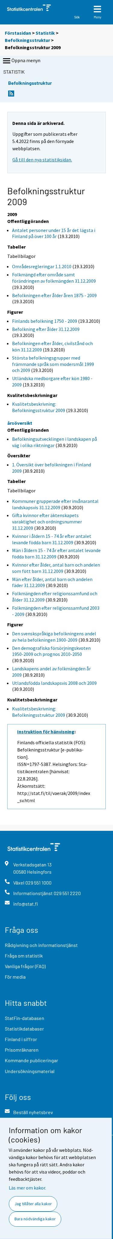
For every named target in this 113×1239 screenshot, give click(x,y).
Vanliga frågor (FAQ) (25, 966)
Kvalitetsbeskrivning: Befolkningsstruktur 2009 (38, 407)
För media (15, 977)
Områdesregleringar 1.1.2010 (41, 266)
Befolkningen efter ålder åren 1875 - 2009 (54, 295)
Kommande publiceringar (31, 1060)
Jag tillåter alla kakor (33, 1203)
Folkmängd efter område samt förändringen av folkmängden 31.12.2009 (54, 278)
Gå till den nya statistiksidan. (42, 160)
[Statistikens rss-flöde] (11, 95)
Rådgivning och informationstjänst (41, 945)
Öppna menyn (25, 60)
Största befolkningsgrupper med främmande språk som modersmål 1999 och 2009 (53, 364)
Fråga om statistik (24, 955)
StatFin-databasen (24, 1018)
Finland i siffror (21, 1039)
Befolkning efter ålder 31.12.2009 (46, 329)
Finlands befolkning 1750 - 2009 (44, 321)
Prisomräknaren (22, 1050)
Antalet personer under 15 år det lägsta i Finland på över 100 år (53, 233)
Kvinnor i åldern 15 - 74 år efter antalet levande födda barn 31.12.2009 (51, 539)
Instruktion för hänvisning (45, 732)
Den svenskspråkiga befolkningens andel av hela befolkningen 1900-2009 (54, 637)
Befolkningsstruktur (27, 40)
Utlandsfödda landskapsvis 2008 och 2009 (54, 683)
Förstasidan (18, 33)
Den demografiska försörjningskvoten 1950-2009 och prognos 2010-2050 (51, 651)
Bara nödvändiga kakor (35, 1219)
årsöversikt (19, 423)
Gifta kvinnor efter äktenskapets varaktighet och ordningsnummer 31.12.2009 (47, 521)
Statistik (45, 33)
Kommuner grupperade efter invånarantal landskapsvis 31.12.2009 (55, 504)
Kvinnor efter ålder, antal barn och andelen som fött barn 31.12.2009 (56, 568)
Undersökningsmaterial (30, 1071)
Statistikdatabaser (24, 1028)
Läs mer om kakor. (27, 1188)
